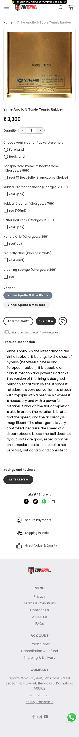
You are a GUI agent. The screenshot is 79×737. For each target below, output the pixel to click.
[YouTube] (46, 717)
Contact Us (39, 610)
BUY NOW (46, 321)
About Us (39, 616)
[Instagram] (39, 717)
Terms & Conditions (39, 603)
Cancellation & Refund (39, 650)
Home (7, 22)
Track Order (39, 644)
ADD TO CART (18, 321)
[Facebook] (33, 717)
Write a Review (18, 479)
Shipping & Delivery (39, 657)
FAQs (39, 623)
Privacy (39, 596)
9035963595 (39, 695)
